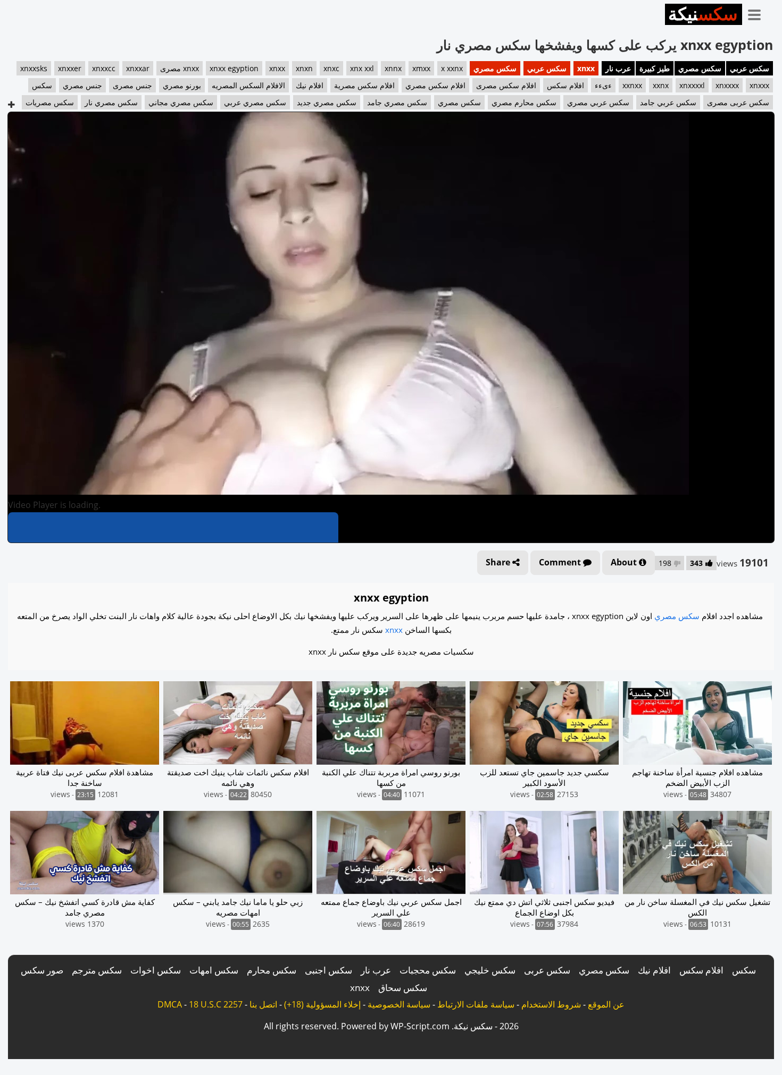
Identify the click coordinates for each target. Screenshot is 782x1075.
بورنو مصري (182, 85)
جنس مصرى (132, 85)
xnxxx (759, 85)
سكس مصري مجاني (180, 102)
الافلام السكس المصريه (248, 85)
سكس (42, 85)
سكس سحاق (402, 987)
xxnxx (632, 85)
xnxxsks (33, 68)
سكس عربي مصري (598, 102)
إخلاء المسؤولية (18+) (322, 1004)
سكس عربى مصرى (738, 102)
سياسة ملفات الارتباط (475, 1004)
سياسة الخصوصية (399, 1004)
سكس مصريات (50, 102)
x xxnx (452, 68)
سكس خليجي (489, 970)
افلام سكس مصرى (506, 85)
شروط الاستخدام (551, 1004)
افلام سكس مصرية (364, 85)
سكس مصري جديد (326, 102)
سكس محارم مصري (524, 102)
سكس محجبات (428, 970)
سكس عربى (547, 970)
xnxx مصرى (179, 68)
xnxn (304, 68)
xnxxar (137, 68)
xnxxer (69, 68)
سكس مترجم (97, 970)
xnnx (393, 68)
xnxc (331, 68)
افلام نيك (309, 85)
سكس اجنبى (328, 970)
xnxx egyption (234, 68)
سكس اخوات (155, 970)
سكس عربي (749, 68)
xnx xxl (362, 68)
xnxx (586, 68)
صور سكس (42, 970)
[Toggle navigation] (758, 13)
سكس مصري (699, 68)
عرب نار (618, 68)
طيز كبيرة (654, 68)
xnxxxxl (692, 85)
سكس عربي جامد (668, 102)
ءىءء (603, 85)
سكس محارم (271, 970)
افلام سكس (565, 85)
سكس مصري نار (111, 102)
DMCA (169, 1004)
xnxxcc (103, 68)
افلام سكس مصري (435, 85)
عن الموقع (606, 1004)
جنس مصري (82, 85)
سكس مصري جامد (397, 102)
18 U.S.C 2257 (216, 1004)
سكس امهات (213, 970)
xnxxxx (727, 85)
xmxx (421, 68)
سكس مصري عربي (255, 102)
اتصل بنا (263, 1004)
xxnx (661, 85)
